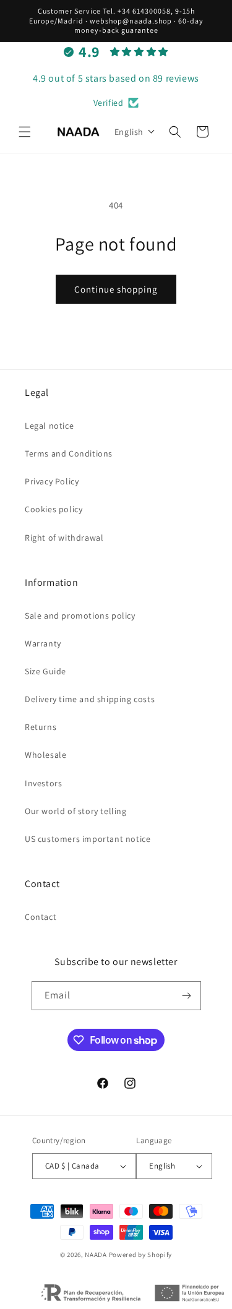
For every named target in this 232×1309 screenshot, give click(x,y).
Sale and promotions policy (80, 615)
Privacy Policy (52, 481)
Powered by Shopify (141, 1254)
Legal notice (49, 425)
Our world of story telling (76, 811)
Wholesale (45, 754)
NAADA (96, 1254)
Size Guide (45, 671)
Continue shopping (116, 289)
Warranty (43, 643)
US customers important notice (87, 838)
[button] (24, 131)
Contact (40, 916)
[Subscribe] (186, 995)
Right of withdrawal (64, 537)
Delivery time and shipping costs (90, 699)
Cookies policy (53, 509)
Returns (40, 726)
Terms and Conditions (69, 453)
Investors (43, 783)
